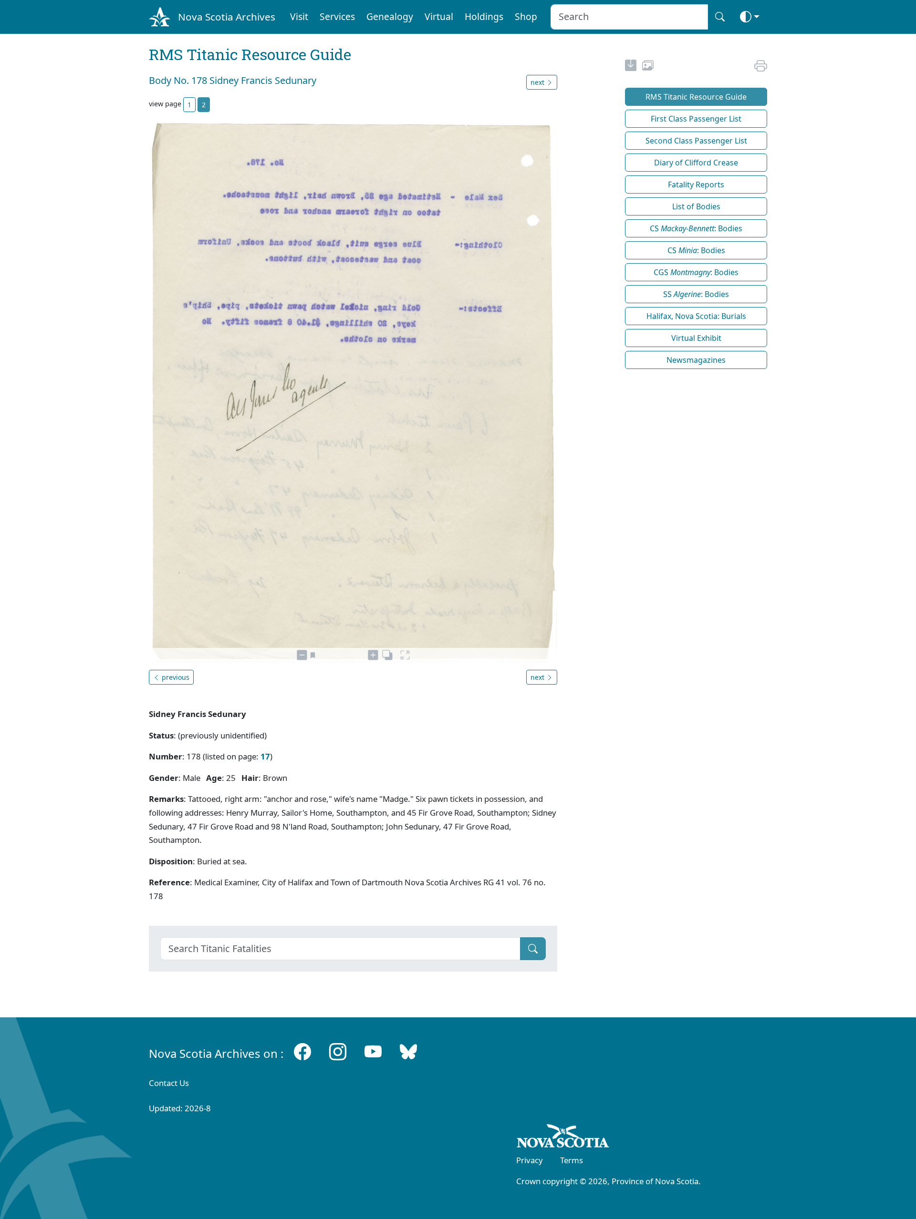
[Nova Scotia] (563, 1137)
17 (265, 756)
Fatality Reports (696, 184)
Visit (299, 16)
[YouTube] (373, 1051)
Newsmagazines (696, 360)
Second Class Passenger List (696, 140)
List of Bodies (696, 206)
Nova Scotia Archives (226, 16)
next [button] (538, 82)
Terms (571, 1160)
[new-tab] (630, 66)
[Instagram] (338, 1051)
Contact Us (169, 1082)
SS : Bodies (696, 294)
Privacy (529, 1160)
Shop (526, 16)
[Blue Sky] (408, 1051)
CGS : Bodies (696, 272)
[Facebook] (302, 1051)
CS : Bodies (696, 228)
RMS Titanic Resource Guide (696, 97)
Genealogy (389, 16)
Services (337, 16)
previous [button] (174, 677)
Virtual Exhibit (696, 338)
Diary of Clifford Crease (696, 162)
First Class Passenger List (696, 118)
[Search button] (720, 17)
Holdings (484, 16)
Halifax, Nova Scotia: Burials (696, 316)
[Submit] (533, 948)
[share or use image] (648, 66)
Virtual (439, 16)
